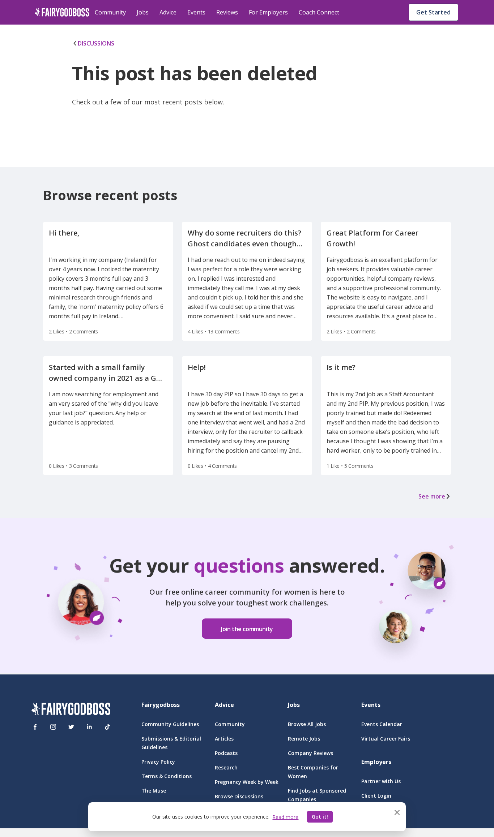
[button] (247, 623)
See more (431, 496)
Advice (167, 12)
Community (110, 12)
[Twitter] (71, 727)
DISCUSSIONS (96, 43)
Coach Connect (319, 12)
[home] (62, 12)
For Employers (268, 12)
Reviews (227, 12)
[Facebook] (35, 727)
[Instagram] (53, 727)
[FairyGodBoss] (70, 710)
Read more (285, 817)
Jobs (143, 12)
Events (196, 12)
